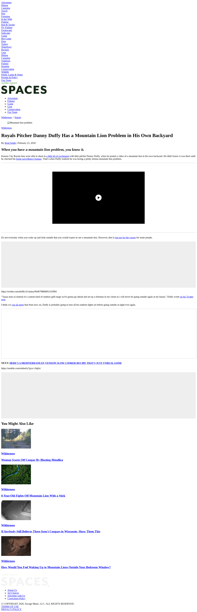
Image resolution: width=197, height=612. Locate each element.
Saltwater (5, 33)
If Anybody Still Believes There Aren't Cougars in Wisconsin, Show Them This (50, 531)
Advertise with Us (16, 595)
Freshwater (6, 30)
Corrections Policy (16, 598)
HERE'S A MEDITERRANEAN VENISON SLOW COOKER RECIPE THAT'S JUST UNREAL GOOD (66, 363)
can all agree (18, 304)
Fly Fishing (6, 27)
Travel (4, 11)
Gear (3, 52)
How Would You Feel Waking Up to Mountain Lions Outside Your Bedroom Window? (56, 567)
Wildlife (5, 72)
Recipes (5, 49)
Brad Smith (10, 143)
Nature (17, 117)
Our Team (6, 80)
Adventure (6, 2)
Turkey (4, 44)
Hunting (5, 66)
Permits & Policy (9, 77)
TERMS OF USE (10, 606)
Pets (3, 13)
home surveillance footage (29, 159)
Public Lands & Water (12, 74)
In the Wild (6, 19)
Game (4, 36)
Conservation (7, 69)
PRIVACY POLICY (11, 609)
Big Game (6, 38)
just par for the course (125, 237)
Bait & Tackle (8, 24)
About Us (12, 590)
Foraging (5, 16)
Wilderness (6, 117)
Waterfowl (6, 47)
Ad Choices (13, 593)
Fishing (4, 22)
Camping (5, 8)
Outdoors (5, 61)
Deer (3, 41)
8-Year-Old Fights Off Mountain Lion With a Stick (33, 495)
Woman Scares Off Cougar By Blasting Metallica (32, 460)
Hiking (4, 5)
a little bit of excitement (57, 156)
